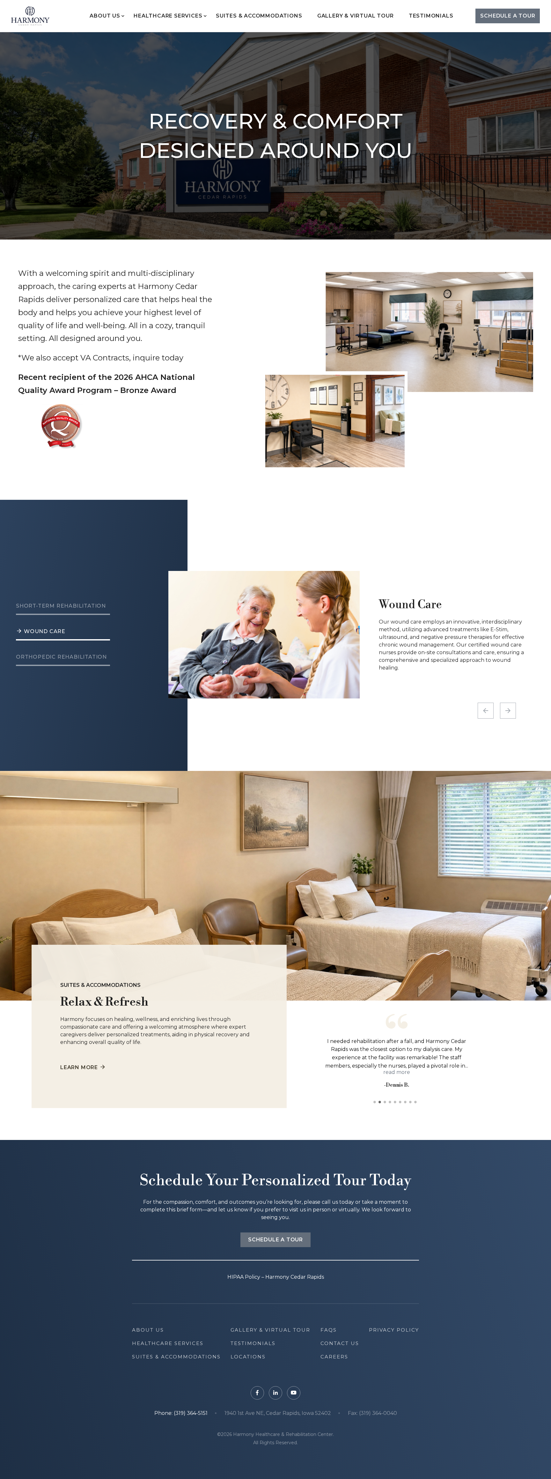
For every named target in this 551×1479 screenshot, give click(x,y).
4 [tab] (391, 1102)
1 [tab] (376, 1102)
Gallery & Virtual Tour (355, 16)
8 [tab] (411, 1102)
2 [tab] (381, 1102)
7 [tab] (406, 1102)
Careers (334, 1357)
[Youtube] (293, 1393)
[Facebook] (257, 1393)
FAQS (328, 1330)
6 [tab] (401, 1102)
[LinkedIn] (275, 1393)
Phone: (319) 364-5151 (181, 1413)
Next (508, 711)
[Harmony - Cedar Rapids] (30, 16)
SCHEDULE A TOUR (275, 1240)
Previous (486, 711)
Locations (248, 1357)
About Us (105, 16)
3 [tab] (386, 1102)
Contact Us (339, 1343)
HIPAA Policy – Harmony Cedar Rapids (275, 1277)
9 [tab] (416, 1102)
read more (426, 1066)
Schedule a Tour (507, 16)
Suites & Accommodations (259, 16)
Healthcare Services (168, 16)
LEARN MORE (79, 1067)
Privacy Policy (394, 1330)
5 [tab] (396, 1102)
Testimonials (431, 16)
